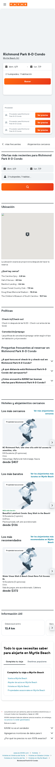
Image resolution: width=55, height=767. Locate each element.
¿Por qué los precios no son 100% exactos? (25, 738)
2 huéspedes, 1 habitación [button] (19, 74)
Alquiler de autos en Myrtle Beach (22, 682)
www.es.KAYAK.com (21, 753)
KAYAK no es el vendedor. (16, 728)
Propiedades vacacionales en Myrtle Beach (26, 690)
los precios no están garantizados (17, 720)
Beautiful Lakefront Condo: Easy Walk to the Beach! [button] (26, 513)
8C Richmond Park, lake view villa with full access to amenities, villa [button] (27, 449)
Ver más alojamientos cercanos (44, 412)
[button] (5, 4)
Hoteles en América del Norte (13, 755)
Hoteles (35, 753)
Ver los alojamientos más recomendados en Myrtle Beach (42, 539)
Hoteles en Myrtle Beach (18, 686)
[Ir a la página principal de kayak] (18, 4)
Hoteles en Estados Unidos (38, 755)
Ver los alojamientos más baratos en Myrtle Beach (42, 475)
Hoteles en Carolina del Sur (14, 758)
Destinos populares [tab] (37, 661)
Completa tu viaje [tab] (14, 661)
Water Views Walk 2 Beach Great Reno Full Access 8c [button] (26, 577)
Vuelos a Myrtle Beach (17, 678)
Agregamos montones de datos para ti (23, 733)
